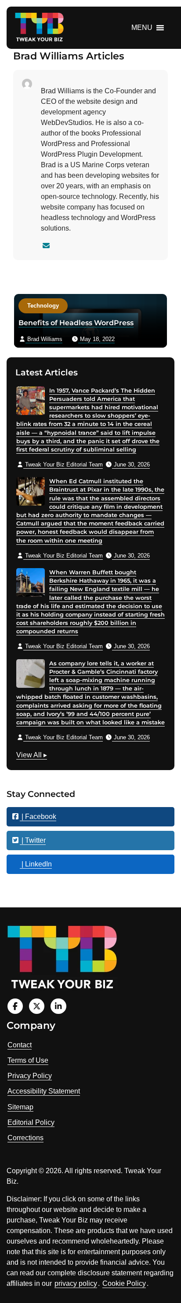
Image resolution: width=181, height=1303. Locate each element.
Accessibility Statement (43, 1091)
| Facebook (38, 816)
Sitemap (20, 1107)
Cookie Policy (124, 1283)
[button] (141, 28)
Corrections (25, 1138)
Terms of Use (27, 1060)
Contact (19, 1045)
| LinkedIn (36, 864)
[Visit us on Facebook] (15, 1006)
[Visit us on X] (36, 1006)
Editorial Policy (30, 1122)
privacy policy (75, 1283)
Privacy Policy (29, 1075)
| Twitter (33, 840)
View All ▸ (31, 756)
